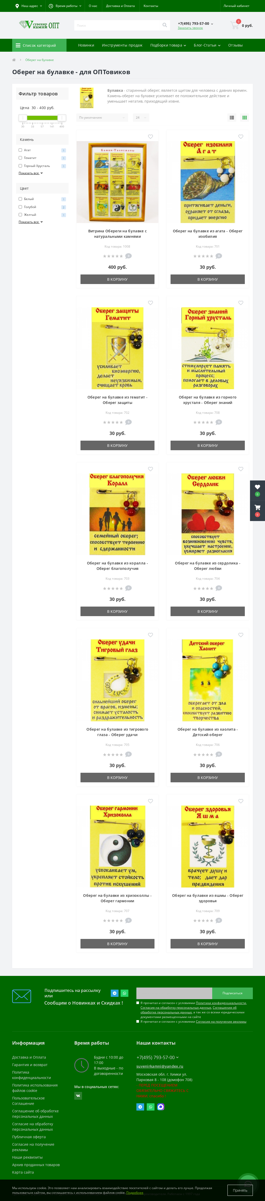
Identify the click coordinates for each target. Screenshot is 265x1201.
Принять (240, 1190)
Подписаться (232, 993)
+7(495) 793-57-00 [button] (156, 1057)
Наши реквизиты (27, 1157)
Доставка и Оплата (120, 6)
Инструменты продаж (122, 45)
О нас (93, 6)
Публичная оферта (29, 1136)
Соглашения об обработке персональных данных (189, 1009)
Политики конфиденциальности (221, 1003)
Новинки (86, 45)
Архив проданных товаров (36, 1164)
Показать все (29, 173)
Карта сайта (23, 1172)
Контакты (151, 6)
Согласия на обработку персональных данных (176, 1007)
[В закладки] (150, 137)
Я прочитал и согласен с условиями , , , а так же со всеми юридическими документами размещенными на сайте (194, 1010)
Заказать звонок (190, 28)
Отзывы (235, 45)
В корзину (117, 279)
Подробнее (134, 1192)
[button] (65, 6)
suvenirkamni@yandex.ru (159, 1066)
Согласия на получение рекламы (221, 1021)
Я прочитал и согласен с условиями (193, 1021)
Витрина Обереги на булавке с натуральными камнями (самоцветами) (117, 236)
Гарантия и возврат (30, 1064)
